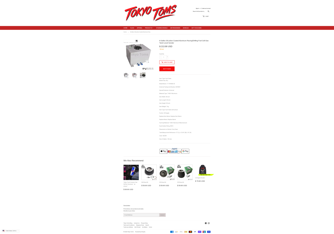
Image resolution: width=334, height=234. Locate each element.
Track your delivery (128, 227)
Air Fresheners (175, 28)
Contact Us (136, 223)
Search (147, 225)
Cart (207, 16)
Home (125, 28)
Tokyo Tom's (130, 231)
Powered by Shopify (140, 231)
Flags (132, 28)
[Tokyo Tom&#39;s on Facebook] (206, 223)
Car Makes (144, 227)
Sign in (197, 8)
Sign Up (162, 215)
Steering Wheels (161, 28)
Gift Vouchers (196, 28)
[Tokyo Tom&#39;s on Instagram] (209, 223)
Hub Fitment (137, 227)
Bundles (186, 28)
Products (148, 28)
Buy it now (167, 69)
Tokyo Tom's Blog (128, 223)
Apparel (139, 28)
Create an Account (205, 8)
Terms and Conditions (129, 225)
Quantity (161, 54)
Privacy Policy (144, 223)
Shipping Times (140, 225)
